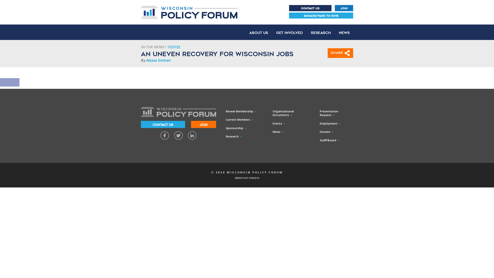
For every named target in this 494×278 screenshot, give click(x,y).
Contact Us (310, 8)
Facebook (165, 135)
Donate (325, 132)
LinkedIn (192, 135)
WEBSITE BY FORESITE (247, 177)
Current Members (238, 119)
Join (344, 8)
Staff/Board (328, 140)
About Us (258, 33)
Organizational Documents (283, 113)
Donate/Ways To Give (321, 15)
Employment (329, 123)
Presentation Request (329, 113)
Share (338, 53)
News (344, 33)
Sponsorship (234, 128)
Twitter (178, 135)
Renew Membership (239, 111)
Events (277, 123)
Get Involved (289, 33)
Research (321, 33)
